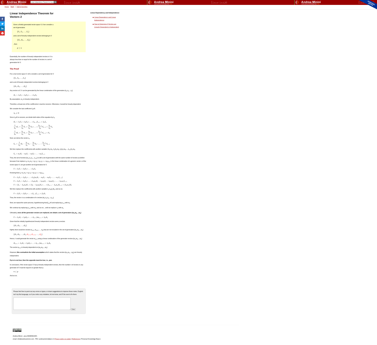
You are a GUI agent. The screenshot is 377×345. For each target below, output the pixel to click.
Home (7, 7)
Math (12, 7)
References (76, 339)
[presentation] (23, 32)
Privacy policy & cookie (63, 339)
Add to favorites (22, 7)
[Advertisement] (70, 41)
